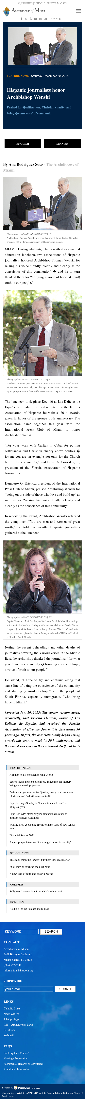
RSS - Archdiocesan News (18, 1024)
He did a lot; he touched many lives (29, 909)
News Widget (11, 1014)
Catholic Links (12, 1008)
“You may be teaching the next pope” (30, 867)
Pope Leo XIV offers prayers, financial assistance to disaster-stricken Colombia (38, 815)
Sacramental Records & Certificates (23, 1064)
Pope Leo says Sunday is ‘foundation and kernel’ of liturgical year (38, 805)
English (22, 143)
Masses (62, 3)
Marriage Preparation (15, 1058)
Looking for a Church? (16, 1053)
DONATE (55, 19)
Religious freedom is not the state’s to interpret (35, 891)
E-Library (9, 1030)
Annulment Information (17, 1069)
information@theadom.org (18, 970)
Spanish (62, 143)
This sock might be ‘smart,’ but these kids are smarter (39, 860)
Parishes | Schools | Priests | (39, 3)
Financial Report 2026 (21, 835)
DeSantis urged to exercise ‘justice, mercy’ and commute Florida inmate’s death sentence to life (41, 794)
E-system (36, 1087)
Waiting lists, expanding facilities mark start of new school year (42, 826)
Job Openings (11, 1019)
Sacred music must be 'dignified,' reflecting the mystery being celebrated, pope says (40, 783)
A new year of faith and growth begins (31, 874)
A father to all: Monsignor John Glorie (31, 774)
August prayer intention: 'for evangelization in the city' (40, 842)
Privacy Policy (62, 1092)
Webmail (9, 1035)
